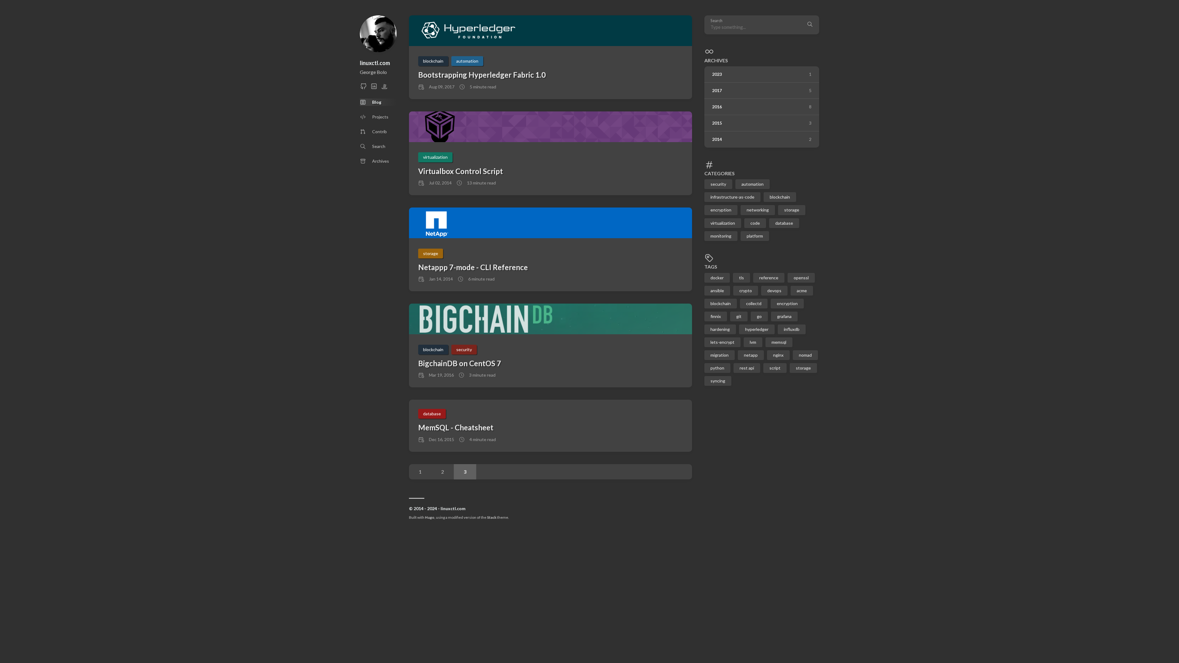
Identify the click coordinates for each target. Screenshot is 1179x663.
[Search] (810, 24)
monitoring (720, 235)
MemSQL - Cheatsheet (455, 427)
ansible (717, 290)
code (755, 223)
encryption (720, 209)
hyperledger (756, 329)
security (718, 184)
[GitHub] (363, 88)
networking (758, 209)
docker (717, 277)
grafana (784, 316)
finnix (715, 316)
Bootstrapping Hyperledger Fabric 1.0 (482, 74)
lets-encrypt (722, 342)
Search (716, 20)
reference (768, 277)
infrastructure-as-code (732, 197)
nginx (778, 355)
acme (802, 290)
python (717, 367)
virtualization (722, 223)
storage (791, 209)
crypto (745, 290)
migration (719, 355)
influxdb (792, 329)
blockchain (780, 197)
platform (755, 235)
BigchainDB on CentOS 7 (459, 363)
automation (752, 184)
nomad (805, 355)
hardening (720, 329)
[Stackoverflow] (384, 88)
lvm (753, 342)
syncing (717, 380)
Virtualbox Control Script (460, 171)
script (774, 367)
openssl (801, 277)
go (759, 316)
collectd (753, 303)
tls (741, 277)
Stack (491, 517)
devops (774, 290)
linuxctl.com (375, 63)
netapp (751, 355)
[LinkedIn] (374, 88)
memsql (779, 342)
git (738, 316)
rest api (747, 367)
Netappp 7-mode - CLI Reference (473, 267)
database (784, 223)
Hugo (429, 517)
